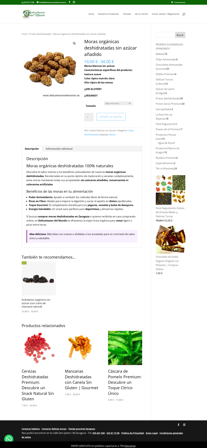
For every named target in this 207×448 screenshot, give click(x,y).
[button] (74, 43)
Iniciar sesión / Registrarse (165, 14)
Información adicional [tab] (59, 148)
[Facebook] (69, 2)
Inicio (91, 14)
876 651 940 (99, 433)
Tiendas (127, 14)
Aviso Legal (152, 433)
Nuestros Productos (108, 14)
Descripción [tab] (32, 148)
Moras (112, 134)
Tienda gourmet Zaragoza (81, 428)
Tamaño (91, 106)
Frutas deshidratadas (40, 33)
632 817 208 (29, 2)
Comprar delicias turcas (54, 428)
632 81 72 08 (113, 433)
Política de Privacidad (132, 433)
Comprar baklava (31, 428)
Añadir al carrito (111, 117)
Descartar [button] (130, 446)
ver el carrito (141, 14)
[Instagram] (74, 2)
